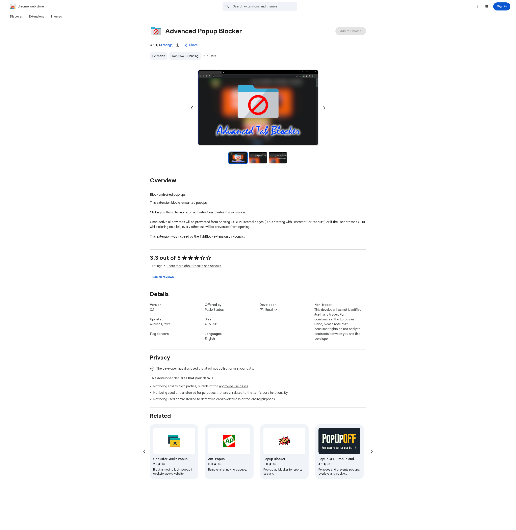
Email (269, 310)
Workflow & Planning (185, 56)
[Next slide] (324, 108)
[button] (486, 7)
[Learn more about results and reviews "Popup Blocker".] (274, 464)
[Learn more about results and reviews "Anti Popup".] (219, 464)
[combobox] (265, 6)
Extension (158, 56)
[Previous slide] (192, 108)
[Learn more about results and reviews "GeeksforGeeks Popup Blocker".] (163, 464)
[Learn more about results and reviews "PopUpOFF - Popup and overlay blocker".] (329, 464)
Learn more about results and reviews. (194, 266)
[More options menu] (478, 6)
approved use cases (233, 386)
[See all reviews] (163, 277)
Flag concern (159, 334)
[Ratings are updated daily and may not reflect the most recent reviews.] (178, 45)
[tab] (16, 16)
